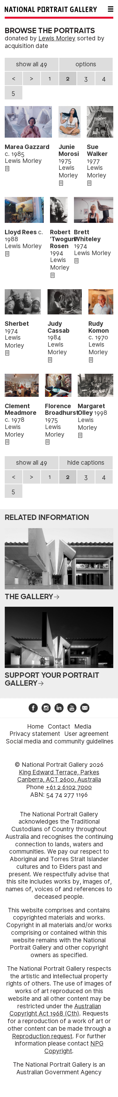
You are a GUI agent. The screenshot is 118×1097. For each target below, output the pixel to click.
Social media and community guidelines (60, 741)
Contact (59, 726)
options (86, 64)
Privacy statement (34, 733)
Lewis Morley (57, 38)
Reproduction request (42, 1036)
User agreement (86, 733)
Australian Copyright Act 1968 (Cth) (55, 1010)
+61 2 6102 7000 (69, 787)
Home (35, 726)
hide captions (85, 462)
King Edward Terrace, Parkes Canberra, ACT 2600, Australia (59, 776)
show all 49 (31, 64)
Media (82, 726)
